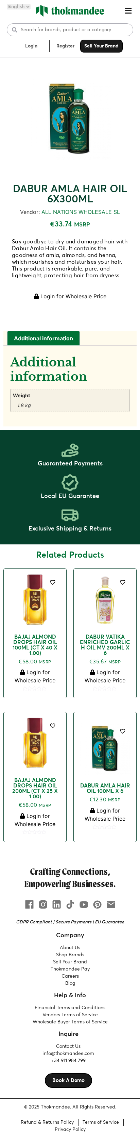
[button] (128, 11)
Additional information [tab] (43, 338)
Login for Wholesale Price (72, 296)
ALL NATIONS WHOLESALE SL (80, 211)
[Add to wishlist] (52, 582)
